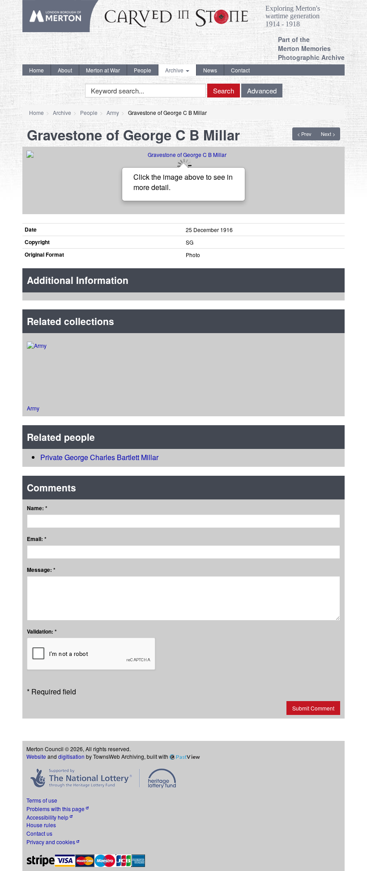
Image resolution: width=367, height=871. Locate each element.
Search (223, 90)
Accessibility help (48, 817)
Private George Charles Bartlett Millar (99, 457)
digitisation (71, 756)
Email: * (37, 539)
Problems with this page (56, 808)
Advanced (262, 90)
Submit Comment (313, 708)
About (65, 70)
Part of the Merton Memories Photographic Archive (311, 48)
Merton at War (103, 70)
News (210, 70)
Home (36, 70)
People (142, 70)
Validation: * (42, 631)
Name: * (37, 508)
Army (113, 112)
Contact (240, 70)
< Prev (304, 133)
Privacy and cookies (51, 842)
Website (36, 756)
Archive (175, 70)
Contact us (39, 833)
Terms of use (41, 800)
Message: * (41, 570)
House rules (41, 825)
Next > (328, 133)
